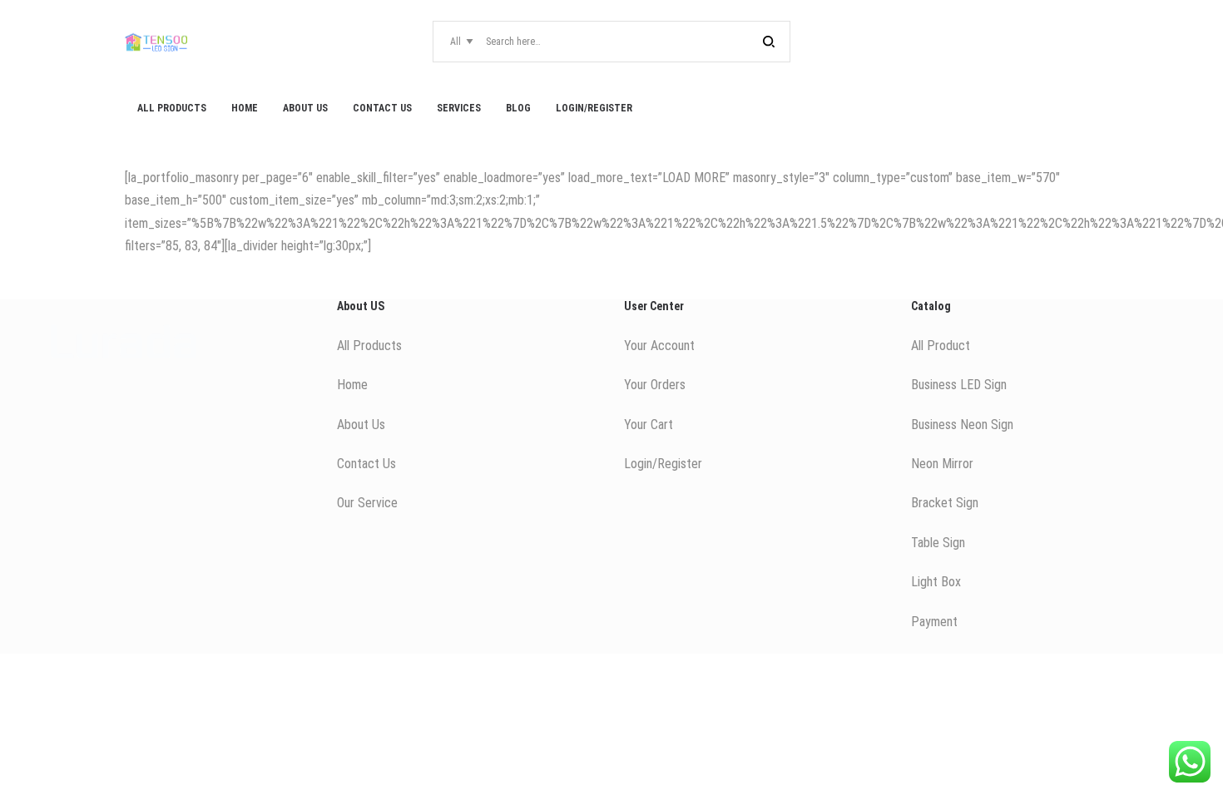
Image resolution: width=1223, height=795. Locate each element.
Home (352, 385)
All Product (940, 345)
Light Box (936, 582)
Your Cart (648, 424)
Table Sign (938, 543)
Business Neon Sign (962, 424)
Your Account (659, 345)
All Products (369, 345)
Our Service (367, 503)
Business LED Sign (959, 385)
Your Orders (655, 385)
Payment (934, 622)
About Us (361, 424)
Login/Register (663, 464)
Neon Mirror (942, 464)
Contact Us (366, 464)
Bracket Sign (944, 503)
